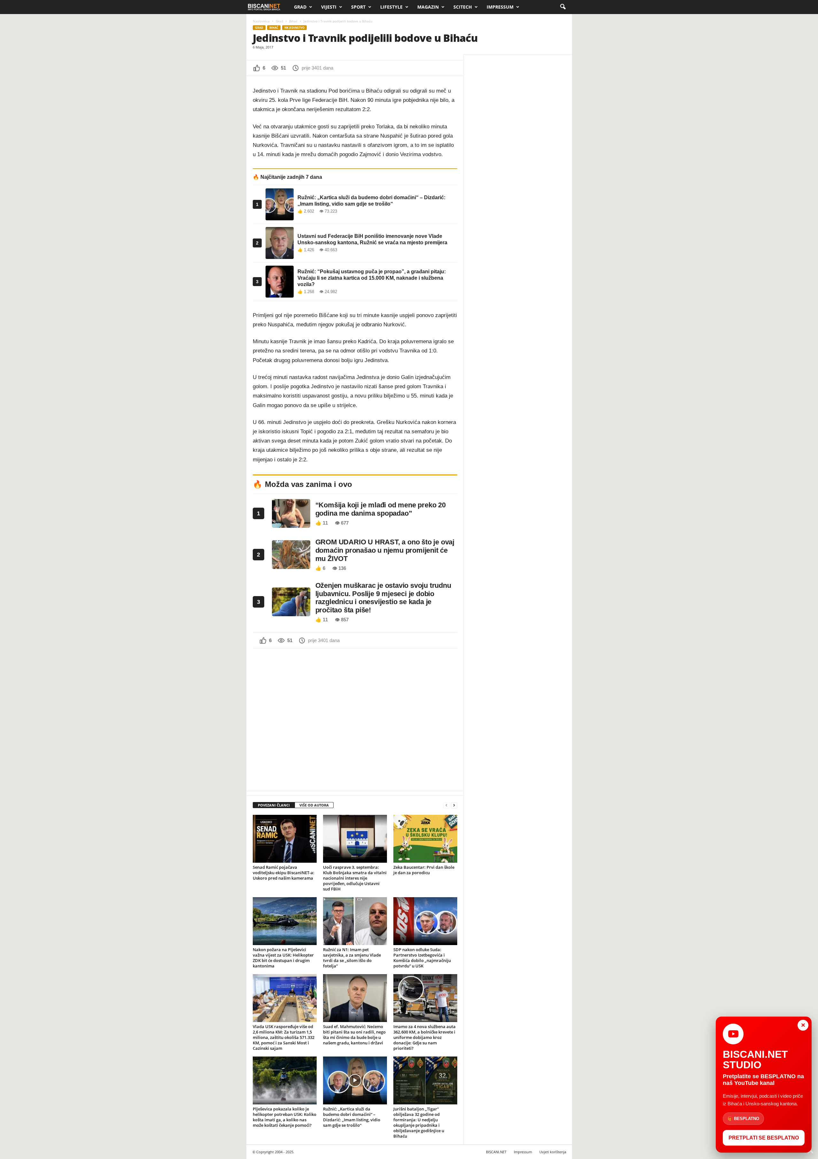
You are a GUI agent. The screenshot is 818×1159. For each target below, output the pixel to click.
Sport (358, 7)
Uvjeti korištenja (552, 1151)
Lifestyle (391, 7)
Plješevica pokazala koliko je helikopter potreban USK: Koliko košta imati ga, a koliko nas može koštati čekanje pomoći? (284, 1117)
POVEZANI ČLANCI (274, 805)
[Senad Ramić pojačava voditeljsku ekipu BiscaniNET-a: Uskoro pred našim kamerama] (285, 839)
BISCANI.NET (496, 1151)
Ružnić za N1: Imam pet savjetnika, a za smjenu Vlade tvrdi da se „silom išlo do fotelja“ (352, 958)
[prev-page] (446, 805)
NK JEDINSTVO (294, 28)
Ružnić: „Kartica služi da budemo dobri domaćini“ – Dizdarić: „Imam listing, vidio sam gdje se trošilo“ (351, 1117)
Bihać (293, 21)
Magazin (428, 7)
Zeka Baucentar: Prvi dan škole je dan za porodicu (423, 869)
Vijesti (328, 7)
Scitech (462, 7)
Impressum (500, 7)
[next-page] (454, 805)
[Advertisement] (355, 719)
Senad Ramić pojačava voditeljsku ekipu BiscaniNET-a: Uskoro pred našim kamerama (283, 872)
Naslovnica (261, 21)
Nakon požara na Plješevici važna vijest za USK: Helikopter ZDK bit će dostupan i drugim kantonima (283, 958)
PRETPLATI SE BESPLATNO (764, 1137)
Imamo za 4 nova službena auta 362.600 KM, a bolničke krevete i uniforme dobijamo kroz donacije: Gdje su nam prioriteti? (424, 1037)
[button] (563, 7)
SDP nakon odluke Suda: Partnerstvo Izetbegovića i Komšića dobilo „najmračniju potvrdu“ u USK (422, 958)
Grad (300, 7)
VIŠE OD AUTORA (314, 805)
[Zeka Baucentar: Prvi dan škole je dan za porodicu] (425, 839)
